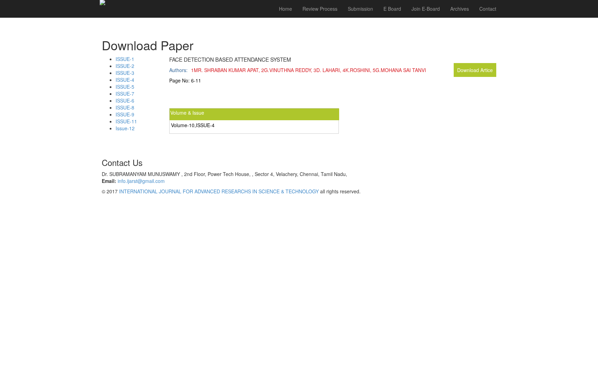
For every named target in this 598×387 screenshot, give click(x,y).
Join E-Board (425, 8)
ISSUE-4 (125, 79)
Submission (360, 8)
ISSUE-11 (126, 121)
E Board (392, 8)
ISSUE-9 (125, 114)
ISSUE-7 (125, 93)
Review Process (319, 8)
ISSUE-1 (125, 58)
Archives (459, 8)
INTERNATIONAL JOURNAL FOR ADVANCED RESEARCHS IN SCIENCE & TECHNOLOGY (219, 191)
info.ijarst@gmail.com (141, 180)
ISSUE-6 (125, 100)
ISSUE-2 (125, 65)
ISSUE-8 (125, 107)
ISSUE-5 (125, 86)
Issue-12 (125, 128)
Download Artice (475, 70)
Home (285, 8)
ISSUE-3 (125, 72)
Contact (487, 8)
